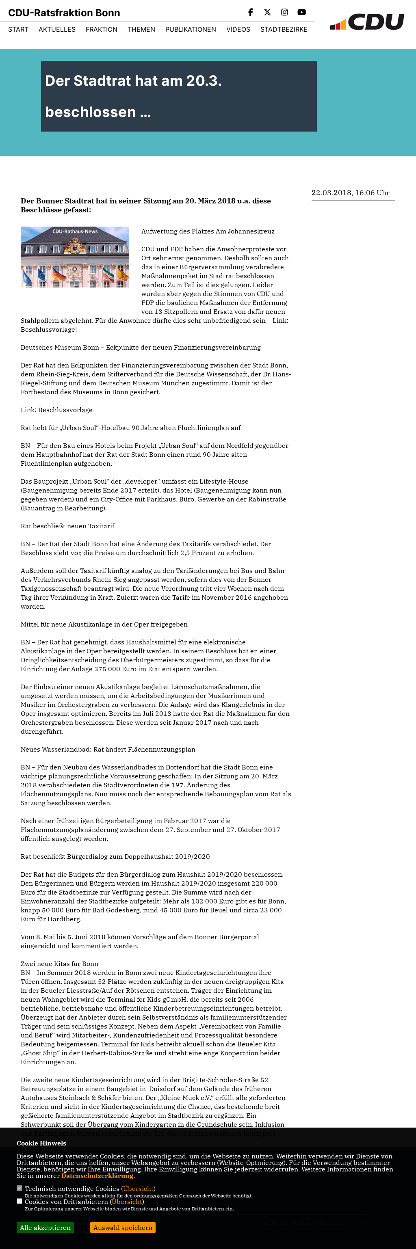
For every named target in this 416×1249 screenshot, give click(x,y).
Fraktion (101, 29)
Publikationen (190, 29)
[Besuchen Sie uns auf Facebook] (251, 13)
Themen (141, 29)
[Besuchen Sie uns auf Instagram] (285, 13)
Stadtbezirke (284, 29)
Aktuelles (57, 29)
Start (18, 29)
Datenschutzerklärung (97, 1175)
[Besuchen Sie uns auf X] (268, 13)
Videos (238, 29)
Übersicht (138, 1188)
